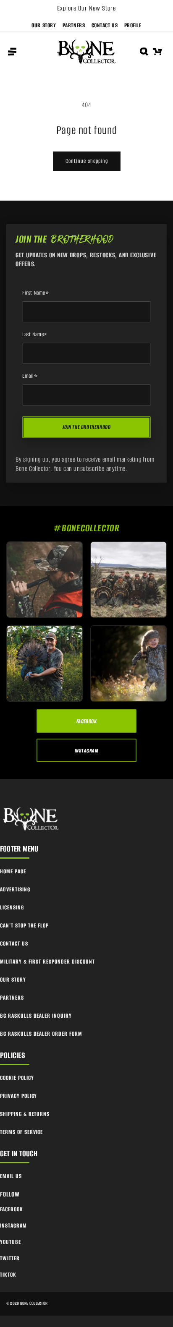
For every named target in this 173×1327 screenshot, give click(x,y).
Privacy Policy (18, 1096)
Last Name (34, 334)
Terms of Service (21, 1132)
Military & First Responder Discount (47, 962)
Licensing (12, 908)
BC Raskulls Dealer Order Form (41, 1034)
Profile (133, 25)
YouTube (10, 1242)
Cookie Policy (17, 1078)
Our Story (43, 25)
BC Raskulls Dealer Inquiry (36, 1016)
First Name (35, 293)
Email (30, 376)
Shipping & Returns (25, 1114)
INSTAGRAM (86, 750)
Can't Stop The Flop (24, 926)
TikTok (8, 1275)
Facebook (11, 1209)
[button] (12, 51)
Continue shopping (87, 161)
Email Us (11, 1176)
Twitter (10, 1258)
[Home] (31, 819)
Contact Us (105, 25)
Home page (13, 871)
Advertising (15, 889)
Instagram (13, 1226)
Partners (74, 25)
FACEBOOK (86, 721)
